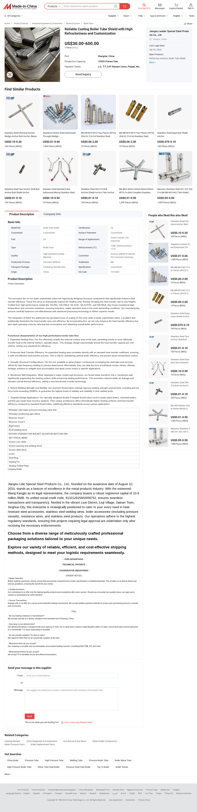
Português (47, 793)
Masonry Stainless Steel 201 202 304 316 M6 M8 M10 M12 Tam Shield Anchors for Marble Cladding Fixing (180, 430)
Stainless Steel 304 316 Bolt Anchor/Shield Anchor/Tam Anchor (180, 384)
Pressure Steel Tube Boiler (78, 766)
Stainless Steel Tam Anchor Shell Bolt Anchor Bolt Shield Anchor (180, 338)
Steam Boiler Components (104, 741)
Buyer (126, 15)
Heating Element (12, 741)
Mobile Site (165, 789)
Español (36, 793)
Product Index (151, 789)
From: (19, 675)
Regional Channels (135, 789)
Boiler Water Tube (123, 760)
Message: (18, 689)
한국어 (123, 793)
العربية (114, 793)
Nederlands (104, 793)
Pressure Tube (31, 760)
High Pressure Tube (54, 760)
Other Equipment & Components (41, 741)
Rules (192, 15)
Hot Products (23, 789)
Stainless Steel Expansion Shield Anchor (180, 315)
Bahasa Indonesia (183, 793)
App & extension (158, 15)
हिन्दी (140, 793)
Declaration (130, 800)
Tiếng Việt (169, 793)
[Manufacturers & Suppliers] (20, 6)
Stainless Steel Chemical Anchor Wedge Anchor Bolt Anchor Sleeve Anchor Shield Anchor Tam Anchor (180, 223)
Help (140, 15)
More (151, 62)
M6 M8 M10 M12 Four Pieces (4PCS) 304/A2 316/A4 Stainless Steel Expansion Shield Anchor (180, 269)
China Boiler (12, 760)
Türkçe (158, 793)
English (27, 793)
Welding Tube (76, 760)
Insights (176, 789)
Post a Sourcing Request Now (77, 722)
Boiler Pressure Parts (15, 744)
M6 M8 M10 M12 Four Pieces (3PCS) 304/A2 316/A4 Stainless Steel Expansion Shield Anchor (180, 292)
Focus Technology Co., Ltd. (78, 800)
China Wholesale (86, 789)
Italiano (83, 793)
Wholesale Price (102, 789)
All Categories (13, 15)
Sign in (191, 8)
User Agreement (115, 800)
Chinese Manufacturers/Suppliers (62, 789)
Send (29, 716)
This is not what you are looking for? (42, 722)
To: (21, 682)
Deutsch (93, 793)
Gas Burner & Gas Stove (74, 741)
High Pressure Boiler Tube (19, 766)
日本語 (132, 793)
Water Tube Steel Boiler (49, 766)
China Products (38, 789)
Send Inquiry (83, 74)
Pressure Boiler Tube (98, 760)
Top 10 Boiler (103, 766)
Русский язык (71, 793)
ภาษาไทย (149, 793)
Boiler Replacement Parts (43, 744)
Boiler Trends (122, 766)
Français (58, 793)
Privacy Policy (144, 800)
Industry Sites (118, 789)
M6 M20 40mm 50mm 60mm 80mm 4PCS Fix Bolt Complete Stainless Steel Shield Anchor (180, 407)
